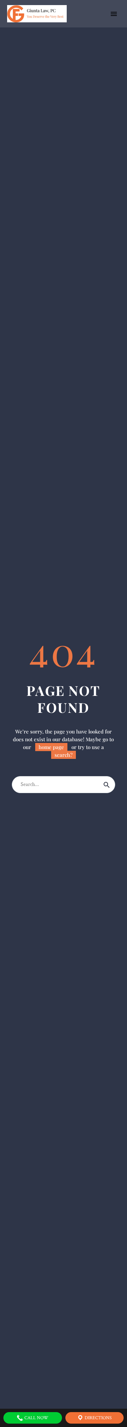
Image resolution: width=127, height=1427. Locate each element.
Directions (98, 1418)
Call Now (35, 1418)
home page (51, 747)
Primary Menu (114, 14)
